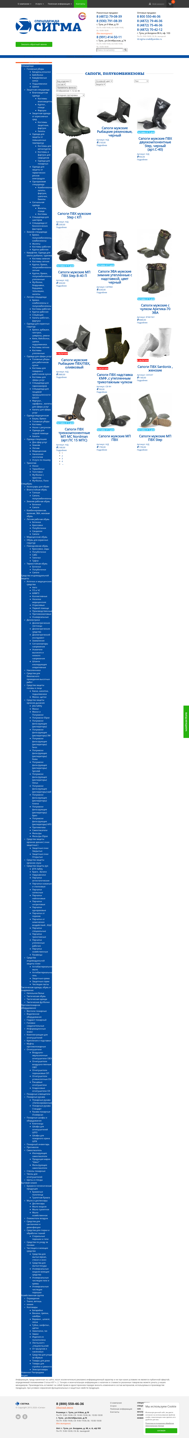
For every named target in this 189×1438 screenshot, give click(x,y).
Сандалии (37, 531)
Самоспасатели (39, 830)
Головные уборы (35, 68)
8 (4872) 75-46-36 (149, 25)
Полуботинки (39, 528)
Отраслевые (38, 605)
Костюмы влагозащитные (46, 100)
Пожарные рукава (36, 1096)
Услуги (38, 3)
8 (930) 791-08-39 (109, 21)
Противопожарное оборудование (30, 1006)
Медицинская (39, 451)
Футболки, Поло (40, 480)
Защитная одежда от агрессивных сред (41, 116)
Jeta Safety (37, 705)
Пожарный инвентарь (38, 1144)
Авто (34, 587)
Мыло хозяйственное (39, 1214)
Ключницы (37, 1123)
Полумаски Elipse (41, 717)
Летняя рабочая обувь (38, 519)
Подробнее (61, 227)
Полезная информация (59, 3)
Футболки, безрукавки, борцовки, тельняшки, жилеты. (38, 288)
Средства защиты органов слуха (35, 861)
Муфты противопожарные (36, 1045)
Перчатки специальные (39, 929)
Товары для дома (41, 1360)
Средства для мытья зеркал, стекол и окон (39, 1257)
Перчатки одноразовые (39, 909)
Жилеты (36, 243)
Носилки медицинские (39, 600)
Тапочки (36, 557)
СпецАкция (37, 314)
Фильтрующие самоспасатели (39, 1166)
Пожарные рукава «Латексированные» (42, 1101)
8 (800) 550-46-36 (70, 1403)
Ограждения (33, 1298)
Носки (35, 465)
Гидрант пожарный (36, 1019)
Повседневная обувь (37, 545)
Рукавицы (37, 954)
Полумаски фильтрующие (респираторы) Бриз (39, 811)
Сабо (34, 554)
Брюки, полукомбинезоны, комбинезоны (42, 237)
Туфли (35, 560)
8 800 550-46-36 (148, 16)
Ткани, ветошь (34, 1301)
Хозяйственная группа (32, 1295)
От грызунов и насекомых (39, 1350)
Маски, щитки (39, 696)
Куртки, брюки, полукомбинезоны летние (41, 267)
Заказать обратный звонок (34, 44)
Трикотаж (31, 462)
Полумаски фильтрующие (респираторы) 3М (41, 732)
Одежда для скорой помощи (40, 432)
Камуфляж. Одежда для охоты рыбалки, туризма (39, 254)
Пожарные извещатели (38, 1094)
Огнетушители (34, 1049)
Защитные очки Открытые (40, 855)
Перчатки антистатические (40, 879)
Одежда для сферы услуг (39, 356)
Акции (24, 1375)
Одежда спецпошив (37, 439)
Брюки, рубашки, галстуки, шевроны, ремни (41, 332)
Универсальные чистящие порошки (40, 1289)
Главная (19, 56)
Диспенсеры (38, 1203)
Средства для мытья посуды (39, 1264)
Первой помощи (40, 608)
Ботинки (36, 504)
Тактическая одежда (37, 999)
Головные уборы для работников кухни (41, 362)
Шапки (35, 86)
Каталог (29, 56)
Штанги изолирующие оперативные (39, 664)
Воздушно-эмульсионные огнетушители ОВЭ (42, 1055)
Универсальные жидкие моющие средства (40, 1271)
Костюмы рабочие (41, 246)
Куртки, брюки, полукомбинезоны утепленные (41, 276)
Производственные (42, 611)
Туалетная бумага (41, 1197)
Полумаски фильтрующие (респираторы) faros (39, 743)
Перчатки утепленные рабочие (38, 942)
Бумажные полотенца (37, 1193)
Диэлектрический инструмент (41, 636)
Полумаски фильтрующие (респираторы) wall (41, 788)
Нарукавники (39, 874)
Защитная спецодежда (38, 89)
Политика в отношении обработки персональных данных (159, 1424)
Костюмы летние (40, 261)
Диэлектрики (33, 619)
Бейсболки (37, 74)
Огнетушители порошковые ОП (40, 1071)
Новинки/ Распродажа (32, 1372)
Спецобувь (39, 56)
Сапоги (35, 507)
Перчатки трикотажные (39, 935)
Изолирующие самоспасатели (39, 1154)
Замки (35, 1333)
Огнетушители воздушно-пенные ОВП (41, 1064)
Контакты (80, 3)
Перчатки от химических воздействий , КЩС (42, 922)
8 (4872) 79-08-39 (109, 16)
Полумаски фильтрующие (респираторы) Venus (39, 778)
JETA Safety (37, 868)
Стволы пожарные (36, 1171)
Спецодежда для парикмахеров (40, 384)
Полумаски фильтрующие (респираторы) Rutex (39, 754)
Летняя (35, 448)
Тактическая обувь (36, 996)
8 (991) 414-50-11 (109, 37)
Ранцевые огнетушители (39, 1083)
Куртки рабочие (40, 249)
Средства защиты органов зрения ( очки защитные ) (38, 842)
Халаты (41, 131)
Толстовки (37, 471)
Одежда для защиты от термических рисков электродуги (38, 172)
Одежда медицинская (38, 415)
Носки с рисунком (41, 427)
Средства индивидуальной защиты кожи (36, 960)
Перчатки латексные (37, 891)
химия (30, 1304)
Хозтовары (32, 1307)
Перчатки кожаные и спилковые (42, 885)
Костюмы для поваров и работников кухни (41, 371)
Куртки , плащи (42, 106)
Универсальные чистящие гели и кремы (40, 1280)
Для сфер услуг (39, 442)
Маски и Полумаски (37, 713)
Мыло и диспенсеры (37, 1200)
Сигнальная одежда (38, 203)
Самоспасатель (34, 1150)
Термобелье (38, 468)
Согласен (161, 1431)
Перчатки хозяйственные (40, 950)
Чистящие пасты (40, 984)
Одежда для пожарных (44, 162)
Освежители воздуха (37, 1218)
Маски (35, 708)
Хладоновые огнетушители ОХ (41, 1089)
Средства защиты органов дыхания (36, 701)
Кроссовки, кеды (40, 548)
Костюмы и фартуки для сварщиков (44, 154)
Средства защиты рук (37, 865)
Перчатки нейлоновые (38, 897)
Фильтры (37, 833)
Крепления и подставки (39, 1040)
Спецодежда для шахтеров (40, 218)
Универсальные (40, 617)
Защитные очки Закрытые (40, 849)
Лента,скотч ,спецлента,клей (40, 1344)
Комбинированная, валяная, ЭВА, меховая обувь (38, 513)
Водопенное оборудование (34, 1015)
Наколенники (34, 670)
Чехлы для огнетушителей (34, 1175)
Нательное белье (35, 993)
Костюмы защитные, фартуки (43, 125)
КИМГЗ (35, 593)
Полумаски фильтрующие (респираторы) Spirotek (39, 766)
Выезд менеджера (186, 721)
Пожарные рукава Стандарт (41, 1107)
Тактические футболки (38, 1002)
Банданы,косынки (41, 71)
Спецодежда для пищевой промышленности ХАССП (41, 393)
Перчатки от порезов (38, 914)
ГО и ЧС (36, 590)
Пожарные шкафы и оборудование (37, 1119)
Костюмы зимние (41, 258)
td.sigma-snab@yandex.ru (149, 39)
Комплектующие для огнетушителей (37, 1036)
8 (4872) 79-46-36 (149, 21)
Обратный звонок (64, 1407)
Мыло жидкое (39, 1206)
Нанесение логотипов (37, 455)
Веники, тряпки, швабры (40, 1314)
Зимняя (36, 445)
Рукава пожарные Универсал (41, 1113)
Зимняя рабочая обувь (38, 501)
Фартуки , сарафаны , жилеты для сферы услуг (42, 403)
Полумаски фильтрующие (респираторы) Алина (39, 799)
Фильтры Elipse (40, 836)
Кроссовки (37, 525)
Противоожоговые (41, 614)
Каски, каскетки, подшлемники (40, 692)
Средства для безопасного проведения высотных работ (38, 677)
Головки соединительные (35, 1024)
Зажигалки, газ (39, 1330)
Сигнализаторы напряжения (40, 645)
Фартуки (42, 110)
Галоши (36, 492)
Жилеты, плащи (42, 209)
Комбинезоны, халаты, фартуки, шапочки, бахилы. (45, 193)
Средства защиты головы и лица (35, 686)
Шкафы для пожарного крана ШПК (41, 1138)
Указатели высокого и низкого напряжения (38, 654)
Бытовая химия (29, 1182)
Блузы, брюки (39, 418)
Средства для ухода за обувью (42, 1356)
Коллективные (39, 596)
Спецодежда (27, 65)
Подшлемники (39, 83)
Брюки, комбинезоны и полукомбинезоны (41, 303)
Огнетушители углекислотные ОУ (41, 1077)
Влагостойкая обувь (55, 56)
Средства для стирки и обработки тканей (38, 1231)
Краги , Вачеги (39, 871)
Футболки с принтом (38, 476)
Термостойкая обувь (37, 563)
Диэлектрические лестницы (41, 624)
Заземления (38, 640)
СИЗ (139, 1409)
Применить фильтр (66, 87)
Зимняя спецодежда (37, 231)
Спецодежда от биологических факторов (40, 226)
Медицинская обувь (37, 536)
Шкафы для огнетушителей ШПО (40, 1129)
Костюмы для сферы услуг (39, 378)
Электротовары (40, 1369)
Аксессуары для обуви (38, 486)
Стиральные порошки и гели (40, 1237)
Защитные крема (41, 978)
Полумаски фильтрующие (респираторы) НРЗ (41, 821)
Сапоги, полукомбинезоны (41, 497)
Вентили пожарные (37, 1011)
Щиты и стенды (35, 1179)
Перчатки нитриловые (38, 903)
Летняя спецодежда (36, 297)
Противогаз (32, 1147)
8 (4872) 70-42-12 (149, 29)
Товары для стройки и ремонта (42, 1365)
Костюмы (42, 214)
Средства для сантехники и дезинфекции (34, 1224)
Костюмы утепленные (38, 352)
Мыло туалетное (40, 1209)
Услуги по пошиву (41, 459)
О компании (24, 3)
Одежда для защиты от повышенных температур (39, 138)
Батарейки (37, 1310)
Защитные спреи (40, 981)
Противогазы (39, 827)
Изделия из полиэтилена (39, 1338)
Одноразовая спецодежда (39, 183)
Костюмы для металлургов (44, 147)
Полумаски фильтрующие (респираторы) (39, 723)
